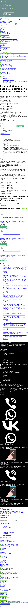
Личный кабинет (8, 361)
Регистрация (7, 5)
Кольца (5, 375)
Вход (5, 4)
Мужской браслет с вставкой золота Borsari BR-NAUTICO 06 (13, 222)
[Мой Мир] (5, 205)
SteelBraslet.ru (15, 384)
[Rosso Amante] (4, 35)
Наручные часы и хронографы (12, 374)
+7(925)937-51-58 (5, 22)
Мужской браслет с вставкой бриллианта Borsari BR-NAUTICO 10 (12, 239)
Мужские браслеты (8, 371)
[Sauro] (2, 36)
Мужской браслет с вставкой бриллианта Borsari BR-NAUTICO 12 (12, 256)
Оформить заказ (8, 362)
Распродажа (6, 380)
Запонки (5, 376)
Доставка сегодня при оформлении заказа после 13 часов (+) (13, 117)
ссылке (7, 448)
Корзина (5, 359)
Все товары (3, 43)
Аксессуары (6, 379)
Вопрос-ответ (7, 14)
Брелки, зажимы (8, 377)
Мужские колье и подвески (11, 372)
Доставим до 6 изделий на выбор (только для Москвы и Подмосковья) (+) (13, 114)
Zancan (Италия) (5, 41)
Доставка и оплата (8, 12)
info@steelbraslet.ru (6, 345)
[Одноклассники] (3, 205)
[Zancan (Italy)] (4, 32)
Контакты (5, 13)
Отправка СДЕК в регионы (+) (11, 112)
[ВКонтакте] (1, 205)
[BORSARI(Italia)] (5, 33)
